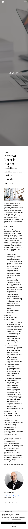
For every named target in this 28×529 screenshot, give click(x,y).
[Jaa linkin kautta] (16, 502)
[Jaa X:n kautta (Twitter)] (9, 502)
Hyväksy (14, 523)
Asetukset (13, 526)
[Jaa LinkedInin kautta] (13, 502)
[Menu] (25, 2)
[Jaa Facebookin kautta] (5, 502)
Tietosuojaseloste (16, 519)
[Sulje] (26, 514)
